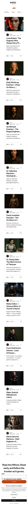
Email (3, 473)
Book (13, 12)
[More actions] (21, 35)
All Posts (6, 12)
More (19, 12)
